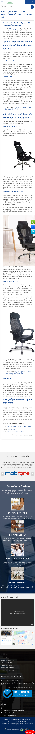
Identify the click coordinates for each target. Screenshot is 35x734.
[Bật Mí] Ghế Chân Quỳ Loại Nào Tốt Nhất (18, 108)
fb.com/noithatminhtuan (10, 715)
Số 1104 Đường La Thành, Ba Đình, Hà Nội (19, 426)
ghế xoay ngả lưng (14, 29)
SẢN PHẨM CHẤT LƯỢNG (17, 513)
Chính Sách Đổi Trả (7, 665)
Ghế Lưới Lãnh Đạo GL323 (11, 281)
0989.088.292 (11, 429)
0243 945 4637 (12, 710)
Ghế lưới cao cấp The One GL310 (13, 126)
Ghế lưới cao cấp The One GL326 (13, 192)
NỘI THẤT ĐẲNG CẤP (17, 535)
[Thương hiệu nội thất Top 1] (10, 1)
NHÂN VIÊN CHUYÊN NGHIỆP (17, 559)
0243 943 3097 (20, 710)
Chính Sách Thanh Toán (8, 660)
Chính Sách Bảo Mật (7, 658)
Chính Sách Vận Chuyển (8, 667)
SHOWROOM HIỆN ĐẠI (17, 582)
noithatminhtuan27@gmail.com (15, 432)
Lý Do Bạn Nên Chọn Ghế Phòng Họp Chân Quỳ (18, 373)
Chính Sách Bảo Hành (7, 663)
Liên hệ (31, 2)
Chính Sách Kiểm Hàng (8, 670)
